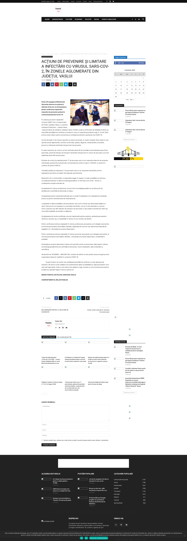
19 (132, 89)
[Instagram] (110, 1)
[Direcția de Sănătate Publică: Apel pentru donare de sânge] (98, 373)
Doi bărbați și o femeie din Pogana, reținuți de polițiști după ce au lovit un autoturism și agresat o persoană (75, 359)
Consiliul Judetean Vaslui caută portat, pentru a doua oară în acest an (135, 370)
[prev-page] (42, 394)
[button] (143, 19)
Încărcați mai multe (129, 139)
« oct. (127, 99)
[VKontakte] (113, 1)
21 (139, 89)
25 (127, 93)
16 (116, 89)
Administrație (65, 1)
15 (143, 85)
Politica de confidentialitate (98, 538)
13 (135, 85)
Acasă (59, 1)
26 (132, 93)
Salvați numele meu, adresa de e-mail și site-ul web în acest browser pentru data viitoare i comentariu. (76, 440)
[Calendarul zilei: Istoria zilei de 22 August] (119, 122)
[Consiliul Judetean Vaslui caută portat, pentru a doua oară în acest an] (119, 370)
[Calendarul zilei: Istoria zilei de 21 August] (119, 132)
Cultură (73, 1)
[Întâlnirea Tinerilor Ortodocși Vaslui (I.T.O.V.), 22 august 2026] (52, 373)
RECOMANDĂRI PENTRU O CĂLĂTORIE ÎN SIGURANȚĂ (54, 311)
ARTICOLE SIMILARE (49, 337)
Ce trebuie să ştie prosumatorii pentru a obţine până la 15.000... (63, 481)
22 (143, 89)
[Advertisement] (93, 36)
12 (132, 85)
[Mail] (60, 328)
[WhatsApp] (61, 84)
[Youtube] (67, 328)
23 (116, 93)
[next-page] (46, 394)
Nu (86, 538)
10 (121, 85)
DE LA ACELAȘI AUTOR (64, 337)
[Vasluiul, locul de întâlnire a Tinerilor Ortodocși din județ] (46, 500)
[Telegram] (66, 84)
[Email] (70, 84)
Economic (78, 1)
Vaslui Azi (48, 80)
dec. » (132, 99)
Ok (81, 538)
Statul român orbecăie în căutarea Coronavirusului (98, 311)
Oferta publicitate (97, 1)
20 (135, 89)
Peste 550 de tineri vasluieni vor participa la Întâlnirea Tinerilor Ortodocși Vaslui (135, 112)
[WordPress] (63, 328)
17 (121, 89)
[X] (48, 84)
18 (127, 89)
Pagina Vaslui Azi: (120, 57)
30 (116, 97)
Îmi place (141, 63)
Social (90, 1)
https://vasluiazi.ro (60, 324)
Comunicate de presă (52, 54)
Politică (85, 1)
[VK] (52, 84)
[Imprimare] (75, 84)
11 (127, 85)
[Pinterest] (57, 84)
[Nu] (185, 536)
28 (139, 93)
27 (135, 93)
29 (143, 93)
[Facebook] (106, 1)
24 (121, 93)
